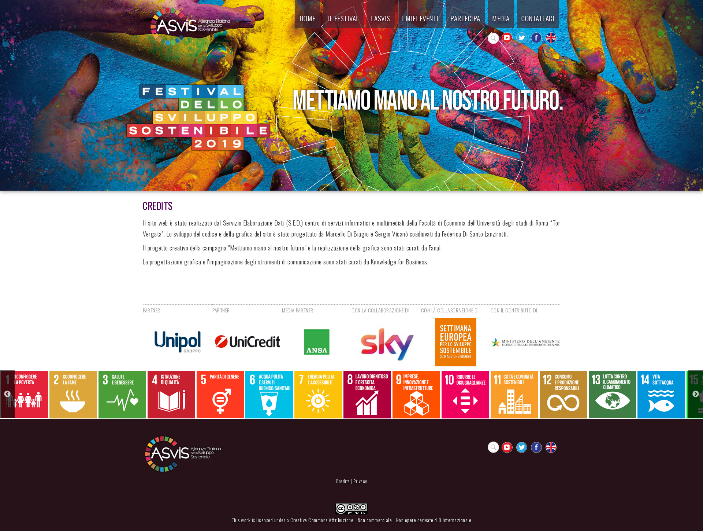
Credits (343, 481)
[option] (24, 394)
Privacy (360, 481)
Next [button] (695, 394)
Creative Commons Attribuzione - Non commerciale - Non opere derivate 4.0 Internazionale (381, 520)
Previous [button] (7, 394)
